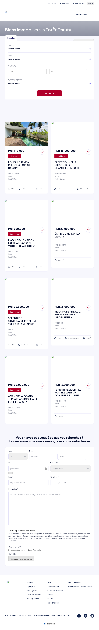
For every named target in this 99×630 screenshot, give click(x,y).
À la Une (49, 598)
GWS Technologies (61, 615)
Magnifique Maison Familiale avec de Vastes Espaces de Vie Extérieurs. (22, 243)
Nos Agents (64, 3)
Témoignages (52, 602)
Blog (48, 582)
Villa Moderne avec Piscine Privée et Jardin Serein (68, 314)
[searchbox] (16, 49)
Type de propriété (15, 80)
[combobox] (17, 49)
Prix (12, 66)
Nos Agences (78, 3)
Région (11, 45)
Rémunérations (74, 582)
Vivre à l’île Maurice (54, 590)
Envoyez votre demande (21, 559)
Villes (10, 55)
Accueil (30, 582)
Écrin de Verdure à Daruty (67, 235)
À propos (52, 3)
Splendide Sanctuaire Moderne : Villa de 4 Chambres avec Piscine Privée (22, 321)
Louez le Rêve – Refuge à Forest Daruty (19, 165)
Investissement (53, 586)
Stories (49, 594)
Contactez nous (34, 594)
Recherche (49, 93)
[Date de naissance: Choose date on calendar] (10, 473)
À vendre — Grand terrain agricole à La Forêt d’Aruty (23, 399)
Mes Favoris (81, 14)
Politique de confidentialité (80, 586)
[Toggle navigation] (91, 15)
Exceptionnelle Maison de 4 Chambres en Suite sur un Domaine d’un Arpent (68, 165)
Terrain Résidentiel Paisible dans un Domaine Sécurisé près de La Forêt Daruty (67, 392)
